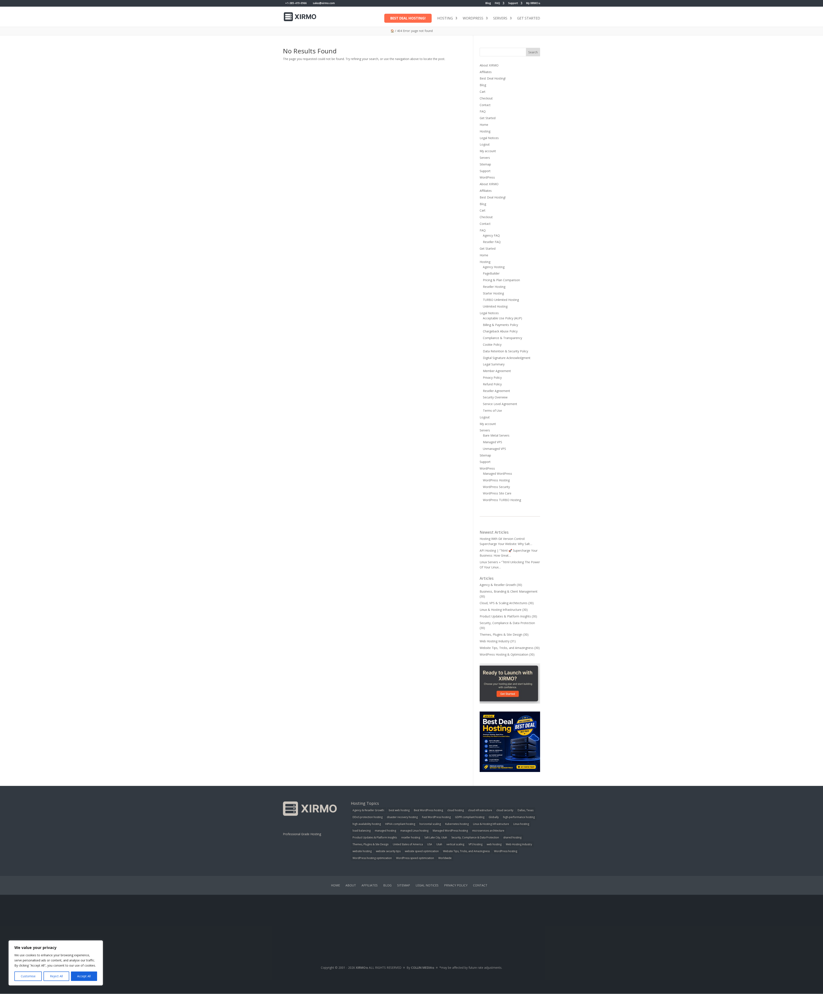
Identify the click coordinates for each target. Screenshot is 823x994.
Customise (28, 976)
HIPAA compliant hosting (400, 824)
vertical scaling (455, 844)
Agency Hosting (494, 267)
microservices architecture (488, 830)
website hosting (362, 851)
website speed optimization (422, 851)
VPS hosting (475, 844)
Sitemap (485, 164)
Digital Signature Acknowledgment (506, 358)
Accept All (84, 976)
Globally (494, 817)
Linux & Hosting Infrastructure (500, 610)
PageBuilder (491, 273)
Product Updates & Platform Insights (505, 616)
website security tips (388, 851)
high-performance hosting (519, 817)
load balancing (362, 830)
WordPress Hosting (496, 480)
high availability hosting (367, 824)
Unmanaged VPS (494, 449)
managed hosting (385, 830)
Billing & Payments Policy (500, 325)
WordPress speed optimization (415, 858)
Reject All (56, 976)
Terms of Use (492, 410)
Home (484, 125)
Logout (485, 144)
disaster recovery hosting (402, 817)
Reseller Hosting (494, 287)
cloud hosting (455, 810)
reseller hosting (410, 837)
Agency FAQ (491, 235)
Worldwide (445, 858)
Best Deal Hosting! (408, 18)
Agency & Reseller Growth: (368, 810)
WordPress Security (496, 487)
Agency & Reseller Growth (498, 585)
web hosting (494, 844)
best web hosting (399, 810)
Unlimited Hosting (495, 306)
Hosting (445, 19)
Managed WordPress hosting (450, 830)
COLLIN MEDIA (421, 967)
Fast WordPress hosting (436, 817)
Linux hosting (521, 824)
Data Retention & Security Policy (505, 351)
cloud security (504, 810)
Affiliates (486, 72)
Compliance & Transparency (502, 338)
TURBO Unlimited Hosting (501, 300)
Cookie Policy (492, 344)
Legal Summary (494, 364)
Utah (439, 844)
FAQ (497, 3)
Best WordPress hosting (428, 810)
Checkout (486, 98)
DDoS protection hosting (368, 817)
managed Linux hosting (414, 830)
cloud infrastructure (480, 810)
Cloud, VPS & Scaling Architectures (503, 603)
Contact (485, 105)
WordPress (473, 19)
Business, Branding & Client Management (509, 591)
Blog (488, 3)
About (350, 885)
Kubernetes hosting (457, 824)
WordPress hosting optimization (372, 858)
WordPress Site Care (497, 493)
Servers (500, 19)
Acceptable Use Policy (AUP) (502, 318)
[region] (56, 962)
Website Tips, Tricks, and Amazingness (506, 648)
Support (513, 3)
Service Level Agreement (500, 404)
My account (488, 151)
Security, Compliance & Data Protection (507, 623)
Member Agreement (497, 371)
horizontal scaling (430, 824)
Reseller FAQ (492, 242)
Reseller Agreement (496, 391)
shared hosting (512, 837)
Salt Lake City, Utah (435, 837)
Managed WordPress (497, 473)
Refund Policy (492, 384)
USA (429, 844)
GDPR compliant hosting (469, 817)
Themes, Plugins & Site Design (501, 634)
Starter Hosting (493, 293)
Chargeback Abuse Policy (500, 331)
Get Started (528, 19)
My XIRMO (532, 3)
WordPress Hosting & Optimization (504, 654)
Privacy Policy (492, 377)
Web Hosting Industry (494, 641)
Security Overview (495, 397)
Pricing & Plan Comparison (501, 280)
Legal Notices (489, 138)
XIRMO (361, 967)
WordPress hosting (505, 851)
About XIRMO (489, 65)
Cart (482, 92)
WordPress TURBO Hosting (502, 500)
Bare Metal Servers (496, 435)
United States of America (408, 844)
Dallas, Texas (525, 810)
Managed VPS (492, 442)
